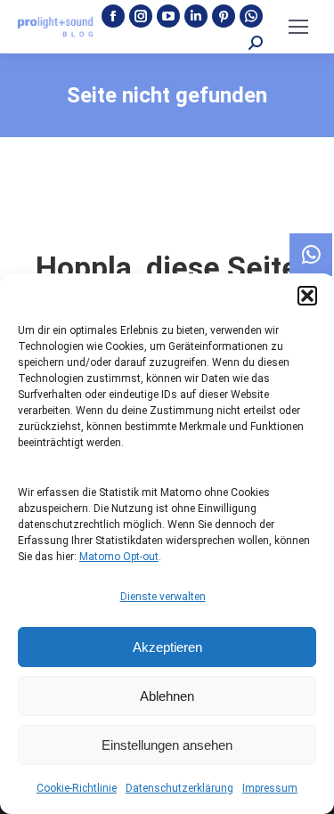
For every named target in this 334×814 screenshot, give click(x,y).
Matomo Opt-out (119, 556)
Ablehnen (167, 696)
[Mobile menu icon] (298, 27)
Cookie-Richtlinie (77, 788)
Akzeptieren (167, 647)
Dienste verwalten (163, 596)
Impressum (269, 788)
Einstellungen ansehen (167, 745)
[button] (307, 296)
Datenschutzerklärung (179, 788)
